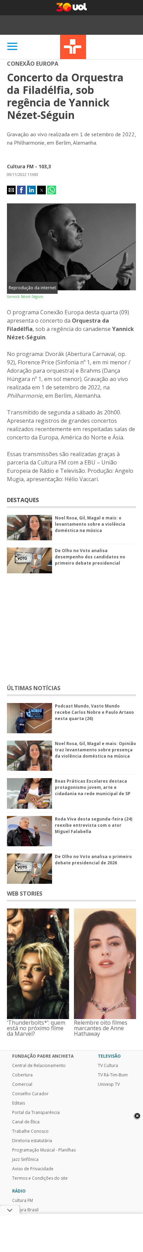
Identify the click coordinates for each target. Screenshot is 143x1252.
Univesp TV (109, 1084)
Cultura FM (22, 1200)
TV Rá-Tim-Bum (113, 1075)
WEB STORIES (24, 893)
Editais (18, 1103)
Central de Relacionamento (39, 1066)
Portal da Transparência (36, 1112)
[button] (11, 190)
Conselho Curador (30, 1094)
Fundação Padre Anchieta (43, 1056)
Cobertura (22, 1075)
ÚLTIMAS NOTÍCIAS (33, 688)
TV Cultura (73, 47)
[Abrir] (12, 47)
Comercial (22, 1084)
